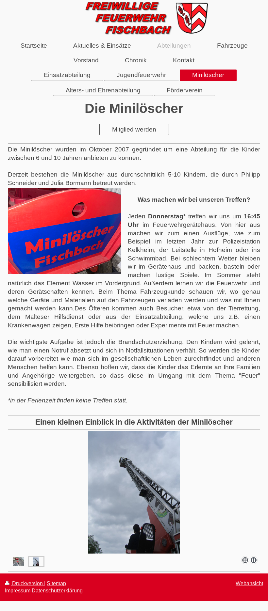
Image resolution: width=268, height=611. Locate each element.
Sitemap (56, 583)
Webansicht (249, 583)
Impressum (17, 590)
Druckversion (27, 583)
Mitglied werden (134, 129)
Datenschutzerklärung (57, 590)
